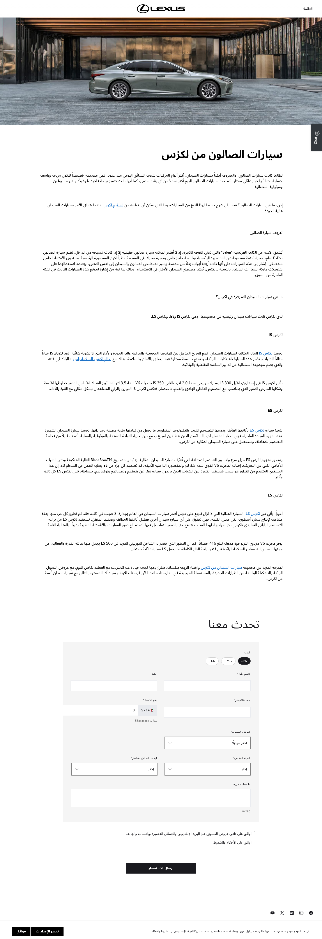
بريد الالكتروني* (242, 700)
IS (265, 353)
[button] (316, 137)
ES (257, 430)
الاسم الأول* (244, 674)
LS (253, 513)
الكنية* (153, 674)
